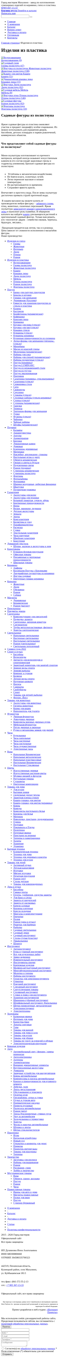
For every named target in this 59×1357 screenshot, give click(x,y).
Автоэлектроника (22, 1057)
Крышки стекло (21, 330)
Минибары (19, 346)
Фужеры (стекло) (22, 416)
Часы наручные (21, 535)
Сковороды (19, 389)
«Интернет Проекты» (52, 1311)
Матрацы (18, 816)
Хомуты (17, 1122)
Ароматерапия (20, 438)
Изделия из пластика (18, 260)
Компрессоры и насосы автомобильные (33, 1078)
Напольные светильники (26, 635)
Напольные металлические (27, 757)
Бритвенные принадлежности (28, 503)
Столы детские (21, 881)
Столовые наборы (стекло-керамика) (32, 397)
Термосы (17, 408)
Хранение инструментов (26, 997)
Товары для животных (18, 700)
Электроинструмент (23, 1008)
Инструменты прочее (24, 962)
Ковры (16, 805)
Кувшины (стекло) (22, 333)
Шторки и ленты (22, 1127)
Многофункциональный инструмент (32, 970)
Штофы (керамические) (25, 424)
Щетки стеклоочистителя (26, 1130)
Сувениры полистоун (24, 473)
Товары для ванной (23, 1030)
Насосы (17, 684)
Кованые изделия (16, 1046)
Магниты (12, 597)
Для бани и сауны (22, 897)
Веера (16, 506)
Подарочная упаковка (24, 489)
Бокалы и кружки (22, 295)
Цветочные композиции (25, 784)
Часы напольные (22, 738)
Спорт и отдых (15, 651)
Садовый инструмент (24, 935)
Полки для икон (21, 1197)
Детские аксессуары (23, 511)
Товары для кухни (22, 1035)
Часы (10, 732)
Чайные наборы (21, 422)
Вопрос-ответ (14, 29)
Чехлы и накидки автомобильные (30, 1124)
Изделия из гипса (16, 241)
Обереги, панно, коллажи (26, 1178)
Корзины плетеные (23, 908)
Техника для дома (22, 854)
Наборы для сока (22, 354)
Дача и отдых (14, 887)
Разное (16, 257)
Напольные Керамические (26, 754)
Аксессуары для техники (26, 497)
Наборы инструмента (24, 976)
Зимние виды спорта (24, 668)
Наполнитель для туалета (26, 711)
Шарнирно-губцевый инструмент (30, 1000)
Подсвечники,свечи (23, 465)
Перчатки (18, 916)
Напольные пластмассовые (27, 760)
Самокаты (18, 687)
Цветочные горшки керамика (28, 578)
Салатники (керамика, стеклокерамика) (33, 379)
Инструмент (13, 946)
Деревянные (19, 600)
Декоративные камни (24, 443)
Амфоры (17, 568)
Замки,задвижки (21, 957)
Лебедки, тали (20, 1086)
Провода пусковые (23, 1105)
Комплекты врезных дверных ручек (31, 722)
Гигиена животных (23, 705)
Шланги (17, 943)
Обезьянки (18, 589)
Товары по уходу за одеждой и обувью (33, 1041)
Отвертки (18, 981)
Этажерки (18, 846)
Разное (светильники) (24, 643)
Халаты (17, 841)
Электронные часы (23, 749)
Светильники (14, 633)
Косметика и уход (22, 522)
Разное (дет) (19, 878)
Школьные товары (22, 562)
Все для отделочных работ (27, 954)
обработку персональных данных (38, 1348)
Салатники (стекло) (23, 381)
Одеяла (17, 822)
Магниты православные (25, 1195)
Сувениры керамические (26, 470)
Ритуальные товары (23, 778)
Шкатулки (18, 487)
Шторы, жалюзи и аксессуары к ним (32, 546)
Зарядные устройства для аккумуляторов (34, 1073)
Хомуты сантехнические (26, 630)
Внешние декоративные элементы (31, 1065)
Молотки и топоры (23, 973)
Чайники (18, 419)
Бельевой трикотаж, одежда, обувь (31, 500)
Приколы (18, 1146)
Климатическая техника (25, 851)
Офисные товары (22, 554)
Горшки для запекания (24, 297)
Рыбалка (17, 927)
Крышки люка (20, 273)
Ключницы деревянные (25, 449)
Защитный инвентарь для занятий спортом (35, 665)
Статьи (11, 1224)
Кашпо (16, 270)
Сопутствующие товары (25, 989)
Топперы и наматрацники (26, 838)
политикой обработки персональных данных (24, 1323)
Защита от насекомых (24, 903)
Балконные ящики (22, 1016)
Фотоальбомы (20, 479)
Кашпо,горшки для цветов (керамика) (32, 803)
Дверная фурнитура (23, 716)
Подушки (18, 824)
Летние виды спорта (23, 678)
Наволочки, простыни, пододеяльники (33, 819)
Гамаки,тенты (20, 892)
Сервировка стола (22, 384)
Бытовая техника (16, 849)
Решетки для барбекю (24, 924)
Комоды (17, 808)
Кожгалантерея (21, 519)
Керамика (12, 565)
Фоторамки (19, 481)
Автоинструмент (22, 949)
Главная (11, 21)
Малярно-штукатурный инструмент (31, 968)
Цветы (10, 768)
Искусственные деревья (25, 770)
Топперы (18, 1154)
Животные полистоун (24, 268)
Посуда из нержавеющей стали (29, 368)
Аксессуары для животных (27, 703)
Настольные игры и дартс (26, 457)
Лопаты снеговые (22, 1024)
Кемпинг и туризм (22, 673)
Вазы (10, 751)
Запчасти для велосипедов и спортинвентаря (28, 661)
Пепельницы (14, 608)
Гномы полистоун (22, 265)
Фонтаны (18, 476)
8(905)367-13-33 (9, 8)
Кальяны (17, 430)
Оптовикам (13, 35)
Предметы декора (16, 611)
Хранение (18, 843)
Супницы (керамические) (26, 403)
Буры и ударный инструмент (28, 951)
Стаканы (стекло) (22, 395)
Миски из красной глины (26, 349)
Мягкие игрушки (22, 873)
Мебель (17, 279)
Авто (10, 1049)
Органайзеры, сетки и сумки (28, 1097)
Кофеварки (19, 316)
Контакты (12, 37)
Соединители (20, 624)
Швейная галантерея (24, 538)
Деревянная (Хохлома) (25, 300)
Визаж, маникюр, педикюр (27, 508)
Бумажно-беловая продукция (28, 551)
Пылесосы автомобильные (27, 1108)
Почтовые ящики (22, 832)
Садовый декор (21, 932)
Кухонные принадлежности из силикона (34, 338)
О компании (13, 24)
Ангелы (17, 435)
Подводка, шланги (23, 619)
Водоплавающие (22, 262)
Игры (16, 1135)
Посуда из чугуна (22, 370)
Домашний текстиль (17, 543)
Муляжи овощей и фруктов (27, 776)
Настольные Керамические (27, 762)
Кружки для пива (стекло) (26, 324)
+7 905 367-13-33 (15, 1285)
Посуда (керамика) (23, 362)
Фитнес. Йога (20, 697)
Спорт (16, 692)
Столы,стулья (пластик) (25, 938)
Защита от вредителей (24, 900)
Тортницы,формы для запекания (30, 411)
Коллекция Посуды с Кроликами (30, 570)
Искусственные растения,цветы (29, 773)
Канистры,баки (21, 1022)
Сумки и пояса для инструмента (30, 995)
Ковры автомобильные (25, 1076)
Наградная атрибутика (24, 1138)
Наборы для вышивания (25, 1162)
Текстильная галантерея (25, 533)
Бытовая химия (21, 792)
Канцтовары (13, 549)
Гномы (16, 243)
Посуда (11, 289)
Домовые (18, 446)
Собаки (17, 595)
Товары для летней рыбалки (27, 695)
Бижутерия (19, 541)
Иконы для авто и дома (25, 1192)
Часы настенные (21, 741)
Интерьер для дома (23, 1019)
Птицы (17, 254)
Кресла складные (22, 911)
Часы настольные (22, 743)
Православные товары (18, 1189)
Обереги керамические (25, 460)
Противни (18, 376)
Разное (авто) (20, 1111)
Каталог (11, 27)
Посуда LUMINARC (23, 365)
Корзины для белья (23, 814)
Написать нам (8, 13)
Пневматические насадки (26, 1103)
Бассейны (18, 654)
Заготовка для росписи (25, 1159)
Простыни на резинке (24, 835)
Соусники (18, 392)
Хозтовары (12, 1013)
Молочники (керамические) (27, 352)
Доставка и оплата (16, 32)
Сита (15, 387)
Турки (16, 414)
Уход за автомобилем (24, 1116)
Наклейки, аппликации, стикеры (30, 454)
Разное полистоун (22, 284)
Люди (16, 252)
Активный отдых (22, 865)
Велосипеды (19, 657)
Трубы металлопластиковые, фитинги (32, 627)
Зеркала (17, 514)
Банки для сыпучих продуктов (29, 292)
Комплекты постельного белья (29, 811)
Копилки (11, 581)
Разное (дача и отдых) (24, 922)
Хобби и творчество (23, 1170)
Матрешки (18, 451)
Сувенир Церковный (24, 1203)
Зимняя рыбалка (21, 670)
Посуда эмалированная (25, 373)
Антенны (18, 1059)
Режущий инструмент (24, 984)
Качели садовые (21, 905)
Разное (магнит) (21, 605)
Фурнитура (13, 714)
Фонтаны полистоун (23, 287)
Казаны (17, 308)
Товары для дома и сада (25, 1032)
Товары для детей (16, 862)
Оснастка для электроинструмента (31, 978)
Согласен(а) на (30, 1348)
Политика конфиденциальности (23, 1229)
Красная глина (20, 319)
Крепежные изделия (23, 965)
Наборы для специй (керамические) (31, 357)
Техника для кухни (23, 859)
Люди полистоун (22, 276)
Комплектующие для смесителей (30, 616)
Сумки (16, 530)
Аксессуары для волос (24, 495)
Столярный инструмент (25, 992)
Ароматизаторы (21, 1062)
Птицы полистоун (22, 281)
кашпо (26, 214)
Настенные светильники (26, 638)
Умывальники (20, 941)
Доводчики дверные (23, 719)
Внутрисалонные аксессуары (28, 1068)
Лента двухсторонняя (24, 1089)
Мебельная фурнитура (24, 724)
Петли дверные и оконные (27, 727)
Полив (16, 919)
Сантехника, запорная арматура (29, 622)
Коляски (17, 676)
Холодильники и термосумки (28, 1119)
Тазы (15, 1027)
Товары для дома (16, 787)
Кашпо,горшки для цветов (27, 800)
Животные (18, 246)
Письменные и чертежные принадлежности (27, 558)
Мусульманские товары (19, 1173)
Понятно (6, 1327)
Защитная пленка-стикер (26, 797)
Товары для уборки (23, 1038)
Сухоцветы (19, 781)
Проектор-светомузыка (25, 1149)
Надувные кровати (23, 681)
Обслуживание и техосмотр (27, 1092)
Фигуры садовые (22, 576)
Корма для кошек (22, 708)
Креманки (18, 322)
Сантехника (13, 614)
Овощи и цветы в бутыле (26, 462)
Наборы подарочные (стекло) (28, 360)
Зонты (16, 516)
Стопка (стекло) (21, 400)
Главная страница (10, 43)
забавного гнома (44, 203)
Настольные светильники (26, 641)
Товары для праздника (24, 1151)
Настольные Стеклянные (26, 765)
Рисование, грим (22, 1168)
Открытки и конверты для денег (30, 1143)
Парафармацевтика (23, 524)
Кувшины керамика (23, 335)
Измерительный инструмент (28, 959)
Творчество (13, 1157)
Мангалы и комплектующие (27, 914)
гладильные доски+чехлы (26, 795)
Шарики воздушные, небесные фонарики (34, 484)
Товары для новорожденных (28, 884)
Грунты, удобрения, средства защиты (32, 895)
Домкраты (18, 1070)
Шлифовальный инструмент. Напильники (35, 1003)
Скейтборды (19, 689)
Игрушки (18, 870)
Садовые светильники (24, 930)
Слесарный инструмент (25, 986)
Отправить (7, 1354)
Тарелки (17, 406)
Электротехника (21, 1011)
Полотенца (19, 830)
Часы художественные (24, 746)
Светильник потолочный (26, 646)
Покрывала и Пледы (23, 827)
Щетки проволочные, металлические (32, 1005)
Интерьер (18, 249)
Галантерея (13, 492)
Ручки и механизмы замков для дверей (33, 730)
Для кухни (18, 789)
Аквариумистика (22, 433)
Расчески (18, 527)
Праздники (13, 1132)
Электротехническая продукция (29, 1043)
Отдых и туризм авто (24, 1100)
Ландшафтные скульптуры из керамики (33, 573)
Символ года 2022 (16, 649)
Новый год (19, 1140)
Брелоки (17, 441)
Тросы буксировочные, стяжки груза (32, 1113)
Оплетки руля (20, 1095)
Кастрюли (18, 311)
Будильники (19, 735)
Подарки (11, 427)
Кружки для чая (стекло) (26, 327)
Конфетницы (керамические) (28, 314)
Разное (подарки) (22, 468)
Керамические (20, 603)
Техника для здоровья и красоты (30, 857)
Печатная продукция (24, 876)
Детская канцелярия (23, 868)
